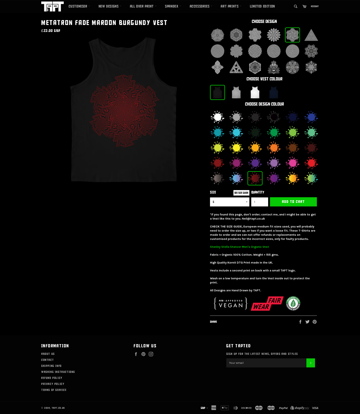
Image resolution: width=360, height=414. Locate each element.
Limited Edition (262, 6)
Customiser (78, 6)
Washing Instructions (58, 372)
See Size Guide (241, 193)
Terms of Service (54, 390)
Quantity (257, 192)
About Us (48, 354)
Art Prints (230, 6)
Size (213, 192)
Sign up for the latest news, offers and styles (262, 354)
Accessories (200, 6)
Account (315, 6)
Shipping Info (51, 366)
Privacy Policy (52, 384)
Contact (47, 360)
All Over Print (142, 6)
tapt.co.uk (58, 408)
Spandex (172, 6)
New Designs (109, 6)
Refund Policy (51, 378)
